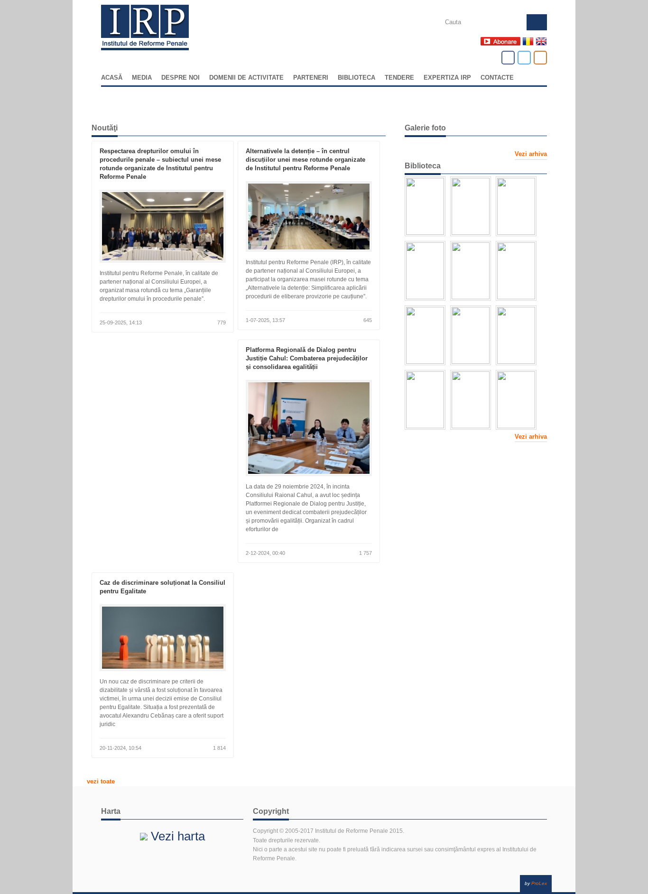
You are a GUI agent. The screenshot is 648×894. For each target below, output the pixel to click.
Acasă (111, 77)
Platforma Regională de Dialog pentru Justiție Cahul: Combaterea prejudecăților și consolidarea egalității (307, 358)
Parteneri (310, 77)
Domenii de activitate (246, 77)
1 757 (365, 553)
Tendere (399, 77)
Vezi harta (176, 836)
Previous (105, 795)
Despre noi (180, 77)
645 (367, 320)
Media (142, 77)
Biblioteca (356, 77)
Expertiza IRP (447, 77)
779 (221, 322)
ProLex (539, 883)
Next (543, 795)
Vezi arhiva (531, 153)
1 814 (219, 748)
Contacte (497, 77)
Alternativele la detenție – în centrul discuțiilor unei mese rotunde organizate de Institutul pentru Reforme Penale (305, 159)
